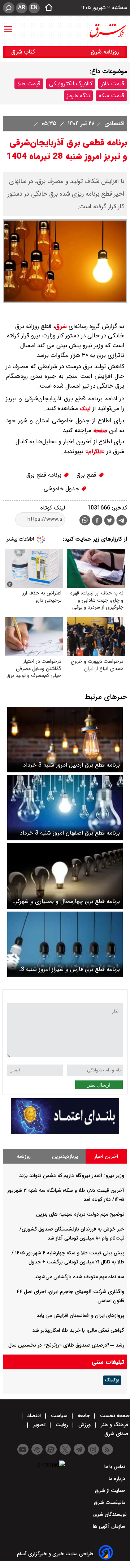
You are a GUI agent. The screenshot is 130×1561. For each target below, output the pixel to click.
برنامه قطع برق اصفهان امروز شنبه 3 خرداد (70, 832)
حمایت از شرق (111, 1490)
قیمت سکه (111, 95)
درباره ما (118, 1479)
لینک (84, 408)
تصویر (39, 1425)
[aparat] (51, 1449)
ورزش (84, 1425)
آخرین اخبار (106, 1156)
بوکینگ (112, 1380)
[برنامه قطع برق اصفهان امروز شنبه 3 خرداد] (65, 808)
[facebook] (97, 521)
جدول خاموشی (62, 488)
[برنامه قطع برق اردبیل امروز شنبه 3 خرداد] (65, 739)
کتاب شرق (24, 51)
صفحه (99, 430)
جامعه (83, 1416)
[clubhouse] (37, 1449)
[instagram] (93, 1449)
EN (34, 7)
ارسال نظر (98, 1085)
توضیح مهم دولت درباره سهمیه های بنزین (80, 1214)
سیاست (59, 1416)
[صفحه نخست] (46, 8)
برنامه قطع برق (44, 474)
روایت (62, 1425)
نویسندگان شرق (110, 1514)
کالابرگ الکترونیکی (70, 83)
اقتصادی (113, 123)
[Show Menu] (8, 26)
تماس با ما (115, 1467)
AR (21, 7)
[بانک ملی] (65, 1132)
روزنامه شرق (105, 51)
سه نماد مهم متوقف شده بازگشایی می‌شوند (79, 1277)
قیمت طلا (28, 83)
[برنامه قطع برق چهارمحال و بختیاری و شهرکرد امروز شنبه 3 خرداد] (65, 876)
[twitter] (109, 521)
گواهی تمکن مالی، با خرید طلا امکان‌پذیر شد (78, 1330)
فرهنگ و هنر (114, 1425)
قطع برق (87, 474)
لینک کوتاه (52, 507)
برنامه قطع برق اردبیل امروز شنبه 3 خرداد (71, 764)
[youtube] (23, 1449)
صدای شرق (117, 1434)
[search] (8, 7)
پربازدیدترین (65, 1156)
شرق (61, 326)
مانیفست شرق (110, 1502)
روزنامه (24, 1156)
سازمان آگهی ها (110, 1526)
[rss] (107, 1449)
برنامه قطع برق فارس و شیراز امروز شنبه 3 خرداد (70, 969)
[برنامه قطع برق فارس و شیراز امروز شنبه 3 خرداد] (65, 944)
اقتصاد (34, 1416)
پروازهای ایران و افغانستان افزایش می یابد (80, 1315)
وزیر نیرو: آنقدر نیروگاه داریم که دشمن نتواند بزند (71, 1176)
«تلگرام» (94, 451)
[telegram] (121, 522)
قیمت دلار (112, 83)
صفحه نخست (114, 1416)
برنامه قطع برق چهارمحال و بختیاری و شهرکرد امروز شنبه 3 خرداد (66, 901)
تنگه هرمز (78, 95)
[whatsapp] (84, 520)
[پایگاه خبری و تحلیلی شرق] (107, 31)
